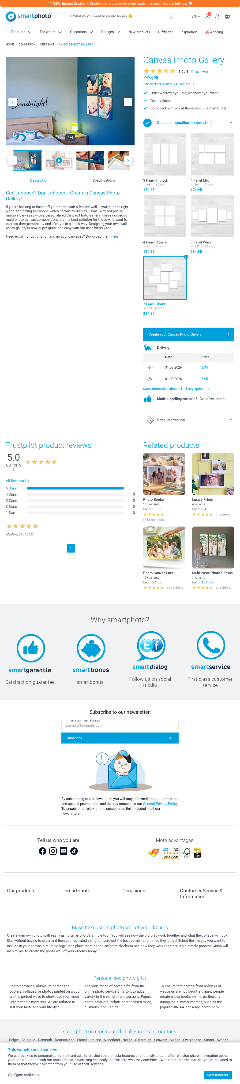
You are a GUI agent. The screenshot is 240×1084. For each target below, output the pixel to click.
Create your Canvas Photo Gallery (175, 334)
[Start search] (170, 16)
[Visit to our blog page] (63, 851)
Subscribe (74, 738)
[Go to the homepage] (28, 16)
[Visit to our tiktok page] (74, 851)
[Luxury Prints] (213, 474)
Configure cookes (22, 1075)
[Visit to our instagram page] (53, 851)
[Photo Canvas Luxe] (164, 547)
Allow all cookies (217, 1075)
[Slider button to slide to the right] (128, 102)
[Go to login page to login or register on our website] (207, 16)
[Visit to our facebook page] (42, 851)
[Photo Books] (164, 474)
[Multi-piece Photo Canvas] (213, 547)
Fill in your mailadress (83, 720)
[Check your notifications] (218, 16)
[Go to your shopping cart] (228, 16)
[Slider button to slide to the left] (12, 102)
